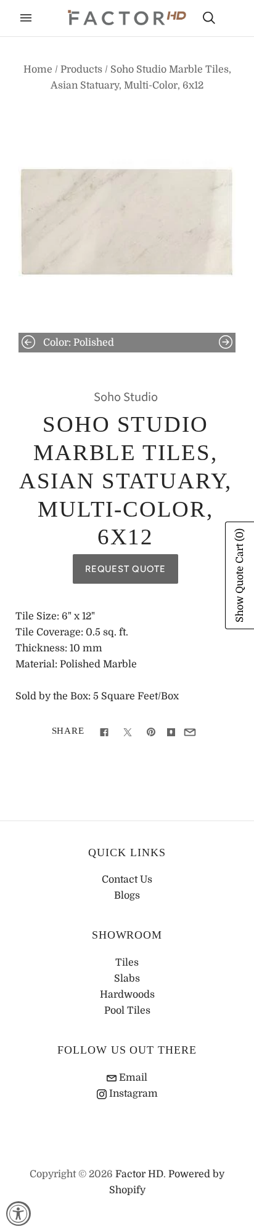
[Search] (209, 18)
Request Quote (125, 568)
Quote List (230, 19)
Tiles (127, 962)
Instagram (132, 1093)
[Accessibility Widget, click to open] (18, 1213)
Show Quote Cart (239, 575)
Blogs (127, 895)
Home (37, 69)
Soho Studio (126, 397)
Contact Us (127, 879)
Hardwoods (127, 994)
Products (81, 69)
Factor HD (139, 1174)
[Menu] (25, 17)
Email (132, 1077)
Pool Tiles (127, 1010)
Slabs (127, 978)
